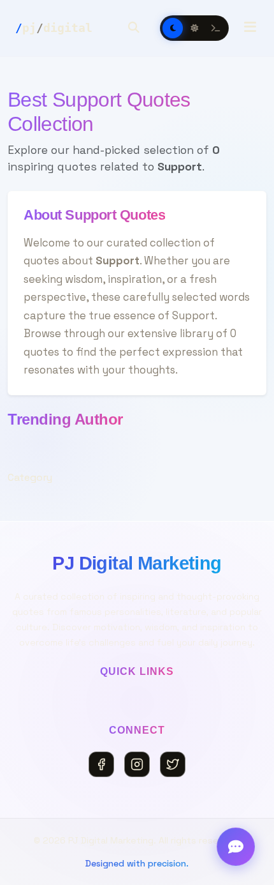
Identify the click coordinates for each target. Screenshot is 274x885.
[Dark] (172, 28)
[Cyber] (216, 28)
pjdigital (53, 27)
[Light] (194, 28)
